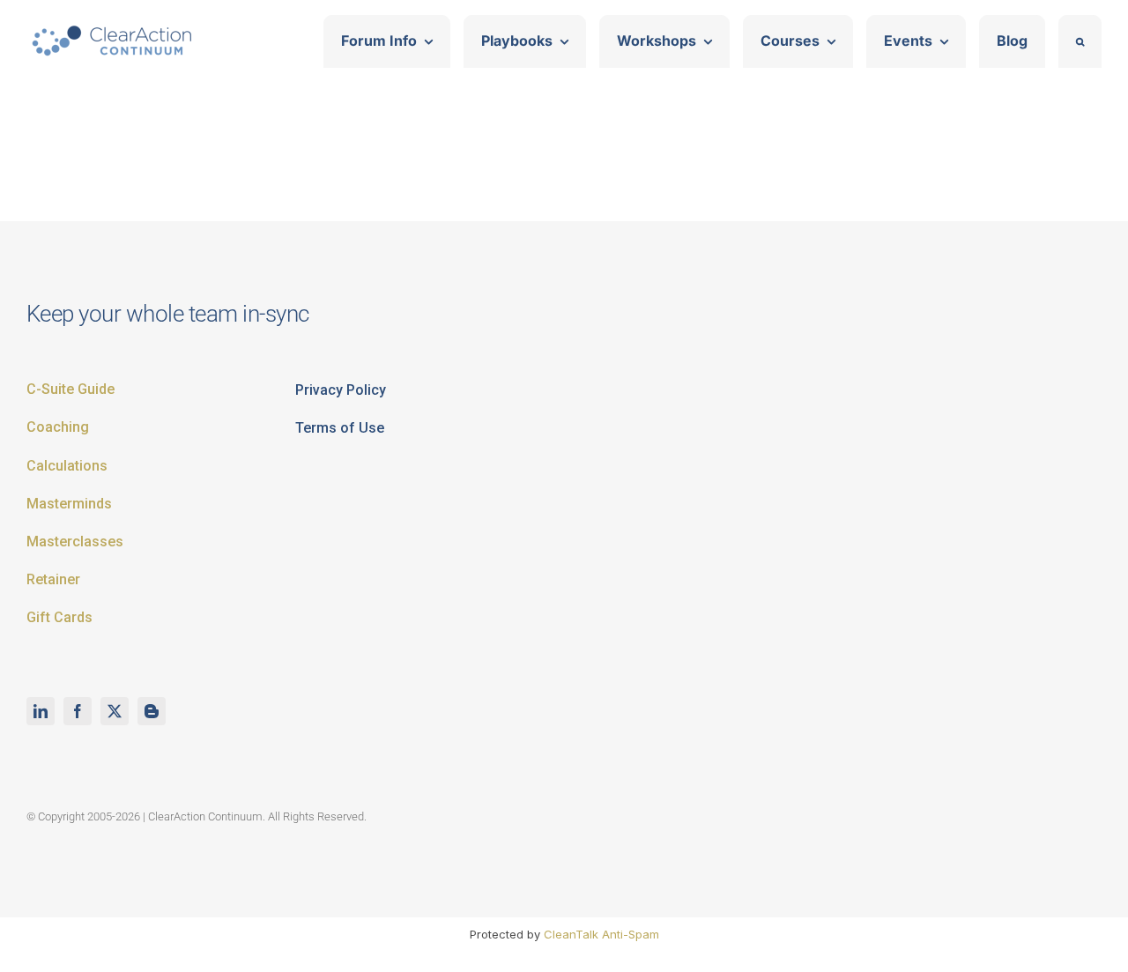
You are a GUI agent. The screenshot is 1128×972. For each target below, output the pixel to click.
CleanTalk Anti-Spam (601, 934)
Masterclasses (74, 541)
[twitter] (114, 711)
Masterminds (69, 503)
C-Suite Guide (70, 389)
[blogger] (151, 711)
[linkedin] (40, 711)
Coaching (57, 427)
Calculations (67, 465)
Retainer (53, 579)
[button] (1080, 41)
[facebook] (77, 711)
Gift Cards (59, 617)
